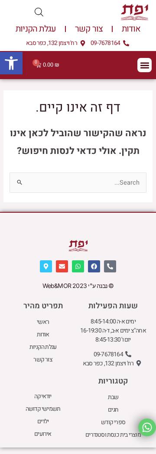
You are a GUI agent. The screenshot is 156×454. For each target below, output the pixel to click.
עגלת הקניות (36, 28)
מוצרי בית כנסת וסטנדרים (113, 434)
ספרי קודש (113, 422)
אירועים (42, 433)
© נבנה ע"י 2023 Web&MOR (78, 285)
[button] (11, 63)
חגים (113, 409)
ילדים (43, 421)
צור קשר (89, 28)
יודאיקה (42, 396)
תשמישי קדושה (43, 408)
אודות (131, 28)
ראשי (43, 321)
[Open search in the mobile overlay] (39, 12)
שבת (113, 397)
